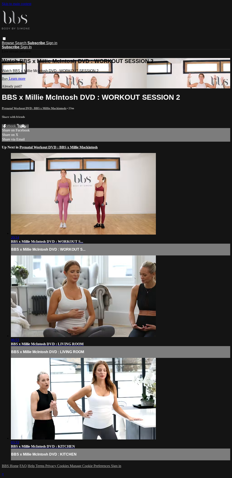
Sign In (26, 47)
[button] (4, 38)
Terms (40, 466)
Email (24, 126)
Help (32, 466)
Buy (5, 78)
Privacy (51, 466)
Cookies (63, 466)
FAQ (23, 466)
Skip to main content (16, 4)
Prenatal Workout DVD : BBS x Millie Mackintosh (34, 108)
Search (21, 43)
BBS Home (10, 466)
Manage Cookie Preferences (90, 466)
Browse (8, 43)
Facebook (9, 126)
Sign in (51, 43)
